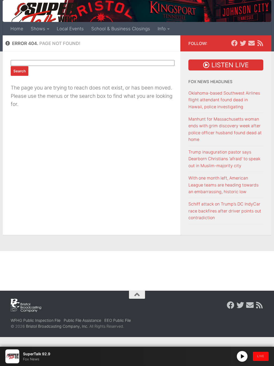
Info (162, 28)
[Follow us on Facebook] (234, 43)
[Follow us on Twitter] (243, 43)
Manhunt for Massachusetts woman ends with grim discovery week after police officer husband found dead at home (225, 129)
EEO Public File (117, 320)
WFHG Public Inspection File (35, 320)
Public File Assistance (82, 320)
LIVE (260, 356)
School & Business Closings (120, 28)
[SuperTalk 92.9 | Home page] (44, 16)
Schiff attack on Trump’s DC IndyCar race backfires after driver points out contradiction (224, 210)
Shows (38, 28)
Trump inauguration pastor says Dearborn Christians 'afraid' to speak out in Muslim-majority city (224, 159)
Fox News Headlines (210, 81)
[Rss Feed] (260, 43)
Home (16, 28)
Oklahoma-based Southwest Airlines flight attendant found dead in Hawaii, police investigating (224, 100)
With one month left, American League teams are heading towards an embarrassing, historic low (223, 184)
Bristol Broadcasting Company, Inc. (57, 326)
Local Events (70, 28)
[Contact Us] (251, 43)
